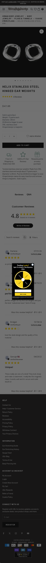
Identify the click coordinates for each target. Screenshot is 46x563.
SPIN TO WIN (23, 294)
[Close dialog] (32, 265)
